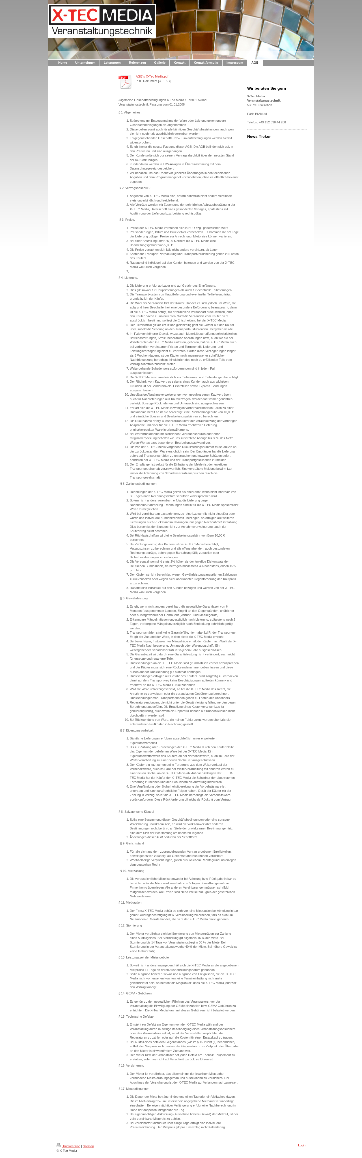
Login (301, 1145)
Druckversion (71, 1146)
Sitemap (88, 1146)
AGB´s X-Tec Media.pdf (152, 76)
